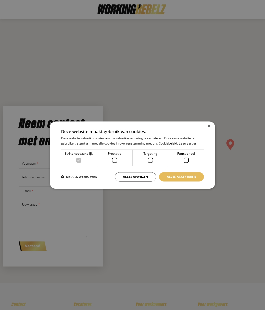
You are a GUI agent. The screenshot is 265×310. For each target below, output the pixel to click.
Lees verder (187, 143)
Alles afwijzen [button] (135, 177)
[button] (79, 177)
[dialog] (132, 155)
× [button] (208, 126)
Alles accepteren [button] (181, 177)
